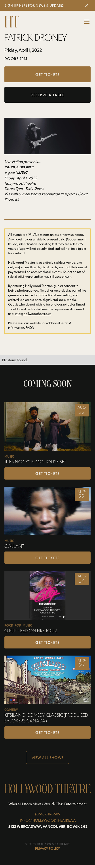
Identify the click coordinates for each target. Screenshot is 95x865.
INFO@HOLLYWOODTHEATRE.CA (48, 820)
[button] (86, 21)
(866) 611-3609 (47, 813)
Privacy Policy (47, 848)
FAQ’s (30, 327)
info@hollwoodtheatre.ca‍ (33, 314)
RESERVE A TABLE (48, 94)
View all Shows (48, 757)
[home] (12, 21)
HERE (23, 5)
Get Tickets (47, 473)
